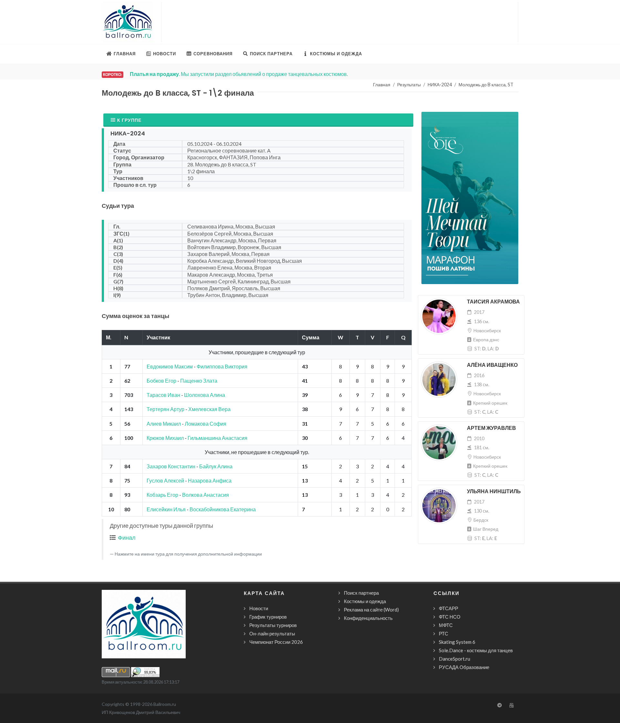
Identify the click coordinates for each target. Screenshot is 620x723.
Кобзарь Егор (162, 495)
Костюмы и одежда (365, 601)
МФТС (446, 625)
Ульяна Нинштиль (494, 491)
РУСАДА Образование (464, 667)
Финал (127, 537)
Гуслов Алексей (165, 480)
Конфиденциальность (368, 618)
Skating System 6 (457, 642)
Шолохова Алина (204, 395)
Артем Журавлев (491, 428)
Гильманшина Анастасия (217, 438)
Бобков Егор (161, 380)
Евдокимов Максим (170, 366)
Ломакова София (205, 423)
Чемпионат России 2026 (276, 642)
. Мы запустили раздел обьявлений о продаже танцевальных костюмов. (239, 74)
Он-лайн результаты (272, 633)
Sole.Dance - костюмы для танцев (476, 650)
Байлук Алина (215, 466)
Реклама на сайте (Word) (371, 609)
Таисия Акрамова (493, 301)
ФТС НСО (449, 617)
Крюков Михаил (165, 438)
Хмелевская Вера (209, 409)
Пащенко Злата (198, 380)
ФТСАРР (448, 608)
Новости (258, 608)
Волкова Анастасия (205, 495)
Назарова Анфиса (210, 480)
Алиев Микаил (164, 423)
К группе (129, 120)
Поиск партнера (361, 593)
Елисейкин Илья (166, 509)
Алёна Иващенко (492, 365)
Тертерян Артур (165, 409)
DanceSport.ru (454, 659)
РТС (443, 633)
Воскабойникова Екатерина (223, 509)
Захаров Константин (171, 466)
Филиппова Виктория (222, 366)
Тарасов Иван (163, 395)
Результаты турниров (273, 625)
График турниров (268, 617)
